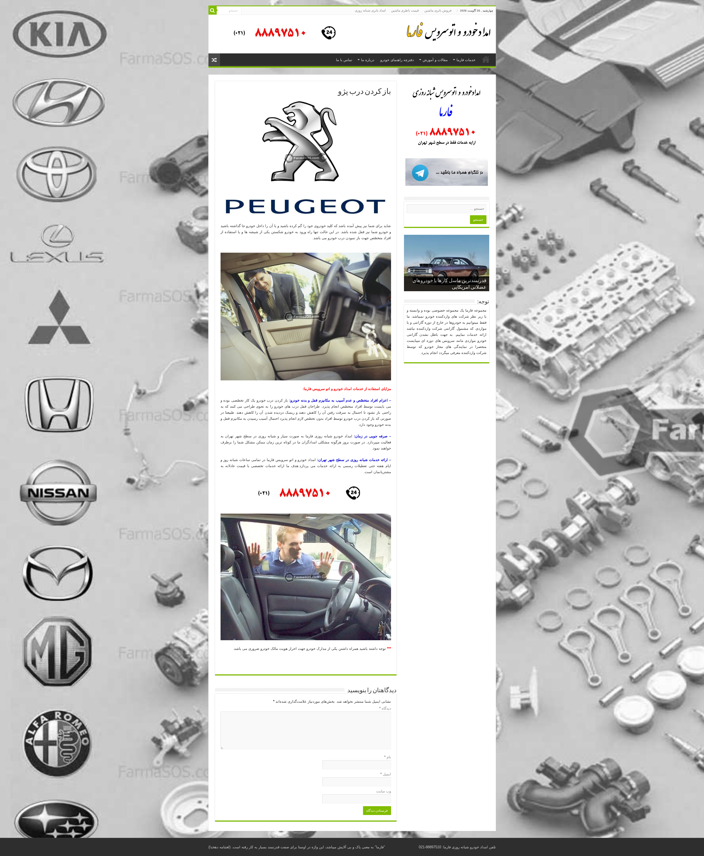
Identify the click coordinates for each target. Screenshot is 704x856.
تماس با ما (344, 60)
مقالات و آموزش (435, 60)
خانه (486, 59)
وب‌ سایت (383, 791)
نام (387, 757)
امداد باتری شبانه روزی (370, 10)
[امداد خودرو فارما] (281, 34)
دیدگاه (385, 708)
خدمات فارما (466, 60)
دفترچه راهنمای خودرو (397, 60)
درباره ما (367, 60)
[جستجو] (212, 10)
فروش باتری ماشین (438, 10)
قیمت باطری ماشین (405, 10)
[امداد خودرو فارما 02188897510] (448, 30)
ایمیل (385, 774)
